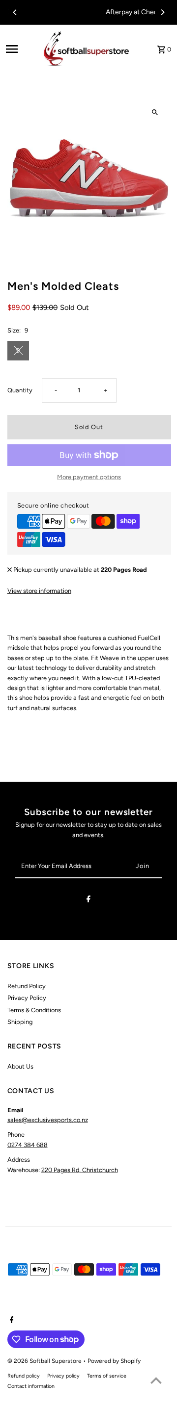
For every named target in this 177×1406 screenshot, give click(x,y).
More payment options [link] (89, 477)
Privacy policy (63, 1376)
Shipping (19, 1021)
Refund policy (23, 1376)
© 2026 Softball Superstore (45, 1360)
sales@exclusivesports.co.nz (47, 1120)
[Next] (162, 12)
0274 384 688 (27, 1145)
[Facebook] (88, 900)
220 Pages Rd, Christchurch (79, 1170)
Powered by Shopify (114, 1360)
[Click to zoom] (155, 113)
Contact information (31, 1386)
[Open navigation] (19, 49)
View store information (39, 590)
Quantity (19, 390)
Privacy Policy (26, 997)
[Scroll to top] (156, 1380)
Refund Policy (26, 986)
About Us (20, 1066)
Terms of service (106, 1376)
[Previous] (15, 12)
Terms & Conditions (34, 1010)
